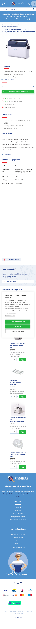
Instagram (18, 583)
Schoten (20, 494)
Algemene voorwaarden (10, 611)
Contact (18, 523)
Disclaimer (20, 611)
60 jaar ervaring (9, 104)
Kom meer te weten (10, 315)
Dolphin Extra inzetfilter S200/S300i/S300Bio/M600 (18, 454)
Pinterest (21, 583)
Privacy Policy (28, 611)
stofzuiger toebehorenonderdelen (10, 26)
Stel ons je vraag (12, 281)
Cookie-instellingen (18, 331)
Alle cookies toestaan (18, 321)
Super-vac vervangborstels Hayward (15, 382)
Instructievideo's (18, 507)
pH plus (18, 541)
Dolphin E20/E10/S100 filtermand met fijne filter (17, 345)
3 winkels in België (10, 107)
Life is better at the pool (18, 520)
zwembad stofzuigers (12, 24)
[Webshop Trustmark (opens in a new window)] (18, 603)
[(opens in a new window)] (18, 617)
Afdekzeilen (18, 544)
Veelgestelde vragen (18, 516)
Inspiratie (18, 510)
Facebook (15, 583)
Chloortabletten (18, 537)
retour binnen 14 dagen (13, 101)
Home (3, 24)
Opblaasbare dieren (18, 547)
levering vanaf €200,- (12, 98)
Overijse (5, 494)
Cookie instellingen (18, 613)
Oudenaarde (13, 494)
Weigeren (18, 326)
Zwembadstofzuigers (18, 534)
